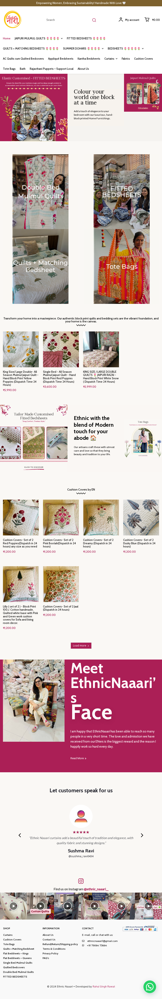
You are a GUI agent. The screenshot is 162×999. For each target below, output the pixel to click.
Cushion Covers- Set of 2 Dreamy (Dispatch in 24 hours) (98, 543)
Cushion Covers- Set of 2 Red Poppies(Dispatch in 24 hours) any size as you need (20, 543)
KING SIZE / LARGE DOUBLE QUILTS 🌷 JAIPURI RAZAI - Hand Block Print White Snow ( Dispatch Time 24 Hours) (101, 376)
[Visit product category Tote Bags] (121, 266)
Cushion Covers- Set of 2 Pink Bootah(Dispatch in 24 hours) (59, 543)
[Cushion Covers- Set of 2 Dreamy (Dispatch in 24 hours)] (101, 517)
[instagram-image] (13, 906)
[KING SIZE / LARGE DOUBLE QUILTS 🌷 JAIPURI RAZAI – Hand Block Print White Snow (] (101, 349)
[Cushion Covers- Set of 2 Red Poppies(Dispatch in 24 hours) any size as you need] (21, 517)
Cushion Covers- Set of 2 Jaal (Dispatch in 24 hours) (60, 608)
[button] (149, 986)
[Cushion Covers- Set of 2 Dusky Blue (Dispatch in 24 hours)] (141, 517)
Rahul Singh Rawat (104, 986)
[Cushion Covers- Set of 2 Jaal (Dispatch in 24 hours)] (61, 584)
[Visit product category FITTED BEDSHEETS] (121, 191)
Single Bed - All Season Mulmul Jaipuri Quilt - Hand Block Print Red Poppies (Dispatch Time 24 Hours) (59, 376)
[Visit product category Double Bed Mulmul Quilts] (40, 191)
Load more (79, 645)
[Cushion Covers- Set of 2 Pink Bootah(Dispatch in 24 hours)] (61, 517)
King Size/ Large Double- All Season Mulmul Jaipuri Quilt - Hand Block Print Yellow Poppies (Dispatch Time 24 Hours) (20, 378)
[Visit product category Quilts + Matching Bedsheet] (40, 266)
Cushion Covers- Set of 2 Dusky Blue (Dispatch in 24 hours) (139, 543)
